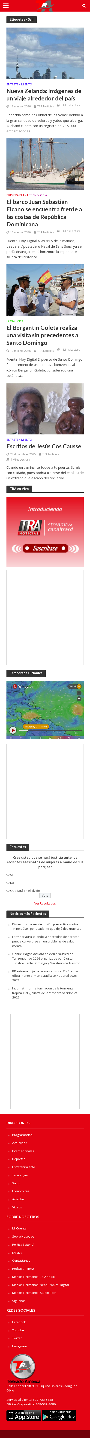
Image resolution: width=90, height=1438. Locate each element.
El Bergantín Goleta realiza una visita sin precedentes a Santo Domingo (42, 335)
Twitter (17, 1338)
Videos (17, 1207)
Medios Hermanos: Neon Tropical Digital (40, 1285)
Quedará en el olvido (25, 891)
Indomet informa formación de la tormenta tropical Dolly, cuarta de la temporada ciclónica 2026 (45, 993)
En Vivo (17, 1253)
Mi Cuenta (19, 1228)
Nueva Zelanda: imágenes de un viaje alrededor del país (43, 94)
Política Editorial (23, 1244)
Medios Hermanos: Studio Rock (34, 1293)
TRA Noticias (45, 106)
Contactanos (21, 1260)
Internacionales (23, 1151)
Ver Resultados (45, 903)
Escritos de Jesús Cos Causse (43, 446)
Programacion (22, 1135)
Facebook (19, 1322)
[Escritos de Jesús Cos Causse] (45, 408)
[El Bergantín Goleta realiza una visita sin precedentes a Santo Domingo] (45, 289)
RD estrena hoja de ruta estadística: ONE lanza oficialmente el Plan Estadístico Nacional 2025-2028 (45, 976)
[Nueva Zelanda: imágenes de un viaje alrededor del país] (45, 53)
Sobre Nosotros (23, 1236)
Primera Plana (17, 195)
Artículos (18, 1199)
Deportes (18, 1159)
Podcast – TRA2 (23, 1268)
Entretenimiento (19, 84)
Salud (16, 1183)
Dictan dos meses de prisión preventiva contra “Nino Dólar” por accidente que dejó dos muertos (46, 926)
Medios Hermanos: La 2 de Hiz (33, 1277)
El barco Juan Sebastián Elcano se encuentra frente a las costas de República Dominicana (44, 213)
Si (11, 875)
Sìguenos (19, 1301)
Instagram (19, 1346)
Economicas (15, 321)
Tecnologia (38, 195)
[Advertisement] (45, 617)
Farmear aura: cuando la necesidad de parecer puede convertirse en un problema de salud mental (45, 941)
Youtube (18, 1330)
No (12, 883)
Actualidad (19, 1143)
